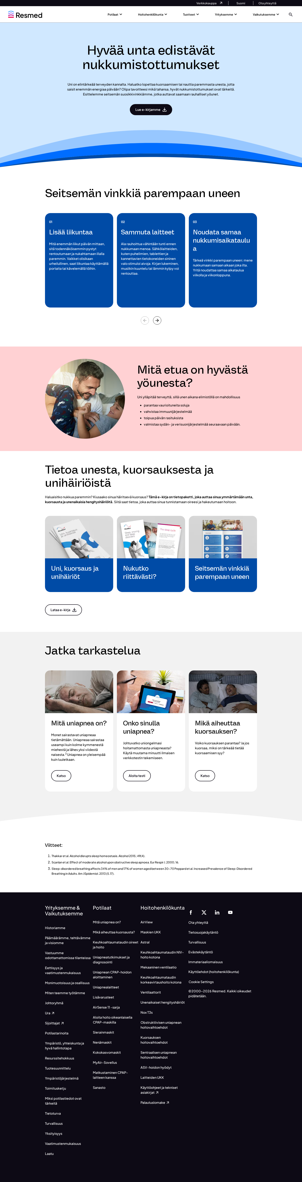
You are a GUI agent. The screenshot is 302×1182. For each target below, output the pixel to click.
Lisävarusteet (103, 997)
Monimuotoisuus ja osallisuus (67, 983)
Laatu (49, 1153)
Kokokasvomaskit (107, 1052)
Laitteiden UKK (152, 1077)
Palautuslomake (153, 1102)
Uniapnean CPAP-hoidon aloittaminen (112, 974)
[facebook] (190, 912)
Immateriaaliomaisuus (205, 962)
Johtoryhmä (54, 1003)
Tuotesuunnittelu (58, 1068)
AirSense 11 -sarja (106, 1007)
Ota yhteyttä (198, 922)
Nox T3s (147, 1012)
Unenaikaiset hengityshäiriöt (163, 1002)
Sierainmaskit (103, 1032)
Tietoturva (53, 1113)
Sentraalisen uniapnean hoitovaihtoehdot (159, 1054)
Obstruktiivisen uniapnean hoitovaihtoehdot (161, 1024)
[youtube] (230, 912)
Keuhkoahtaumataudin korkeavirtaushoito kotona (161, 979)
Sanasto (99, 1087)
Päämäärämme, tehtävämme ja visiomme (67, 940)
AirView (147, 922)
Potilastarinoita (56, 1033)
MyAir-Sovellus (105, 1062)
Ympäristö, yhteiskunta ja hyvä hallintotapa (64, 1045)
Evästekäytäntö (200, 952)
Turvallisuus (54, 1123)
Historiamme (55, 928)
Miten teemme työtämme (65, 993)
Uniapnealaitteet (106, 987)
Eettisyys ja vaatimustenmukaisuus (63, 970)
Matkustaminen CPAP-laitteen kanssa (110, 1075)
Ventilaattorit (151, 992)
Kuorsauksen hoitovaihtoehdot (154, 1039)
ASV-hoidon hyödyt (156, 1067)
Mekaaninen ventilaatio (158, 967)
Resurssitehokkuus (59, 1058)
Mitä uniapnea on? (107, 922)
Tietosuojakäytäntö (203, 932)
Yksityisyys (53, 1133)
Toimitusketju (55, 1088)
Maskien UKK (151, 932)
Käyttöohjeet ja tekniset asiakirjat (159, 1090)
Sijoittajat (52, 1023)
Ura (48, 1013)
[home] (25, 14)
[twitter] (204, 912)
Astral (145, 942)
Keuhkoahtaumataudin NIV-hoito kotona (162, 954)
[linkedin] (217, 912)
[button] (291, 14)
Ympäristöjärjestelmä (61, 1078)
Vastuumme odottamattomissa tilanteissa (68, 955)
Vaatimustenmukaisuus (63, 1143)
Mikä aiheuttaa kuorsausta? (114, 932)
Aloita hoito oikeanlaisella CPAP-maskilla (112, 1019)
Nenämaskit (102, 1042)
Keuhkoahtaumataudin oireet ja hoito (115, 944)
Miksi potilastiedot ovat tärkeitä (63, 1100)
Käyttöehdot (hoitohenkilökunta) (213, 972)
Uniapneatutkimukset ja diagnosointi (111, 959)
